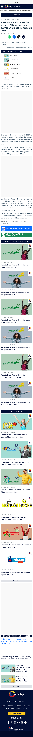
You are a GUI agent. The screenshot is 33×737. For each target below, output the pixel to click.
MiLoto (12, 78)
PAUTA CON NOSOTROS (16, 713)
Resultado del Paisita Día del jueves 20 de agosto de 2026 (15, 348)
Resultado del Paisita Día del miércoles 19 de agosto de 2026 (16, 403)
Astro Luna (13, 55)
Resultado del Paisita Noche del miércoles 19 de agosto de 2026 (13, 376)
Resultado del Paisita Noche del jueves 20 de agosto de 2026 (16, 321)
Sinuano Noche (15, 64)
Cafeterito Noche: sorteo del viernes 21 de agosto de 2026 (16, 546)
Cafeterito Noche (15, 73)
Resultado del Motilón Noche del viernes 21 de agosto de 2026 (13, 518)
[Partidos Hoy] (22, 721)
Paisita (8, 221)
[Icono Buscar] (31, 6)
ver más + (16, 687)
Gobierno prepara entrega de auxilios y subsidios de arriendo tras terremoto (16, 657)
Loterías (16, 15)
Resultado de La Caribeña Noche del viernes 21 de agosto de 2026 (23, 668)
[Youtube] (18, 721)
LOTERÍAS (17, 6)
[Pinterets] (25, 721)
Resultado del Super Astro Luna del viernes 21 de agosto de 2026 (14, 436)
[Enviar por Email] (23, 37)
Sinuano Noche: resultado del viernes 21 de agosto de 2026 (21, 679)
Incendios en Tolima (11, 10)
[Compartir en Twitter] (18, 37)
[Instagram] (15, 721)
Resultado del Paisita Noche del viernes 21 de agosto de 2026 (16, 266)
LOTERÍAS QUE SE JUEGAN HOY (14, 51)
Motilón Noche (14, 69)
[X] (12, 721)
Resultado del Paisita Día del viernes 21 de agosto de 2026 (16, 293)
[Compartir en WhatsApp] (9, 37)
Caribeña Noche (15, 60)
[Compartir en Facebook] (14, 37)
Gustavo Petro (23, 10)
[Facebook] (8, 721)
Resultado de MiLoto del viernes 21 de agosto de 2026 (15, 573)
